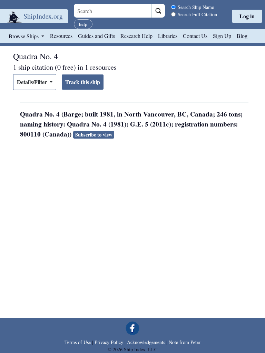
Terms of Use (78, 342)
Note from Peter (184, 342)
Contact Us (195, 35)
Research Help (136, 35)
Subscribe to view (93, 134)
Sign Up (222, 35)
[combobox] (112, 11)
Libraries (167, 35)
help (83, 24)
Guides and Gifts (96, 35)
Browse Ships (24, 36)
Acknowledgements (146, 342)
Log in (247, 16)
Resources (61, 35)
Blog (242, 35)
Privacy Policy (109, 342)
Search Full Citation (197, 14)
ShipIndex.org (43, 16)
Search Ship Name (196, 7)
